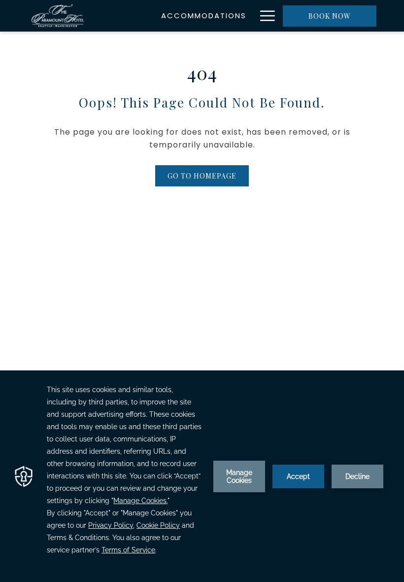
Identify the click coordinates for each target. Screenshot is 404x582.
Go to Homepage (202, 176)
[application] (202, 476)
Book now (329, 16)
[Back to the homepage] (58, 16)
